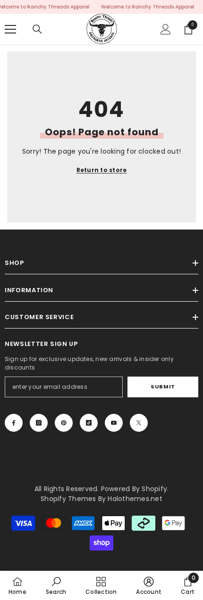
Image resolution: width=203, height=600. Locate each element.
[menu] (10, 29)
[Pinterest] (64, 423)
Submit (163, 386)
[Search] (37, 29)
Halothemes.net (135, 498)
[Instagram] (39, 423)
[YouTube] (114, 423)
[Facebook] (14, 423)
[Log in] (166, 29)
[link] (56, 585)
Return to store (101, 170)
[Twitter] (139, 423)
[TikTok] (89, 423)
